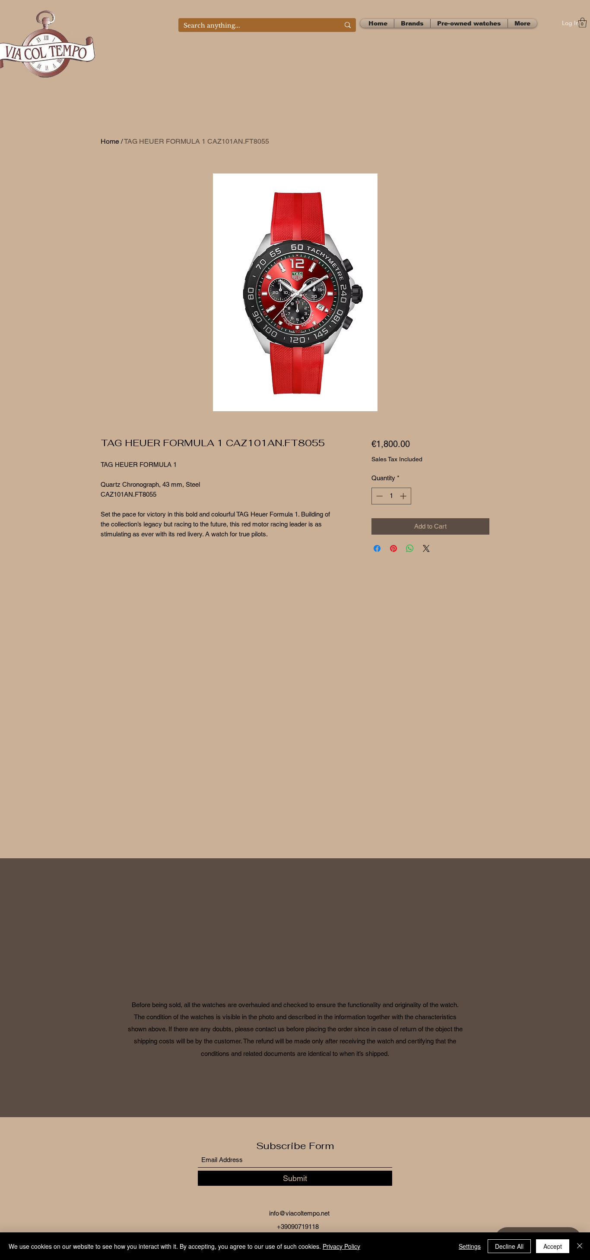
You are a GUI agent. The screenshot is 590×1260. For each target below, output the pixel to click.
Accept (552, 1246)
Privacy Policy (341, 1246)
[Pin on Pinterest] (393, 548)
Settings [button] (470, 1246)
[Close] (579, 1246)
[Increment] (404, 496)
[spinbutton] (391, 496)
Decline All (509, 1246)
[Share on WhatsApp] (410, 548)
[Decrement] (378, 496)
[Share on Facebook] (377, 548)
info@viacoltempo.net (299, 1213)
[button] (582, 23)
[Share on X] (426, 548)
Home (110, 141)
